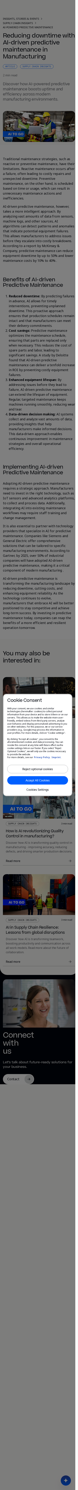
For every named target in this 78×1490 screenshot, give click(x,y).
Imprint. (56, 757)
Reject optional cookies (37, 769)
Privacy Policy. (42, 757)
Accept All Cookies (38, 780)
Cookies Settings (37, 790)
